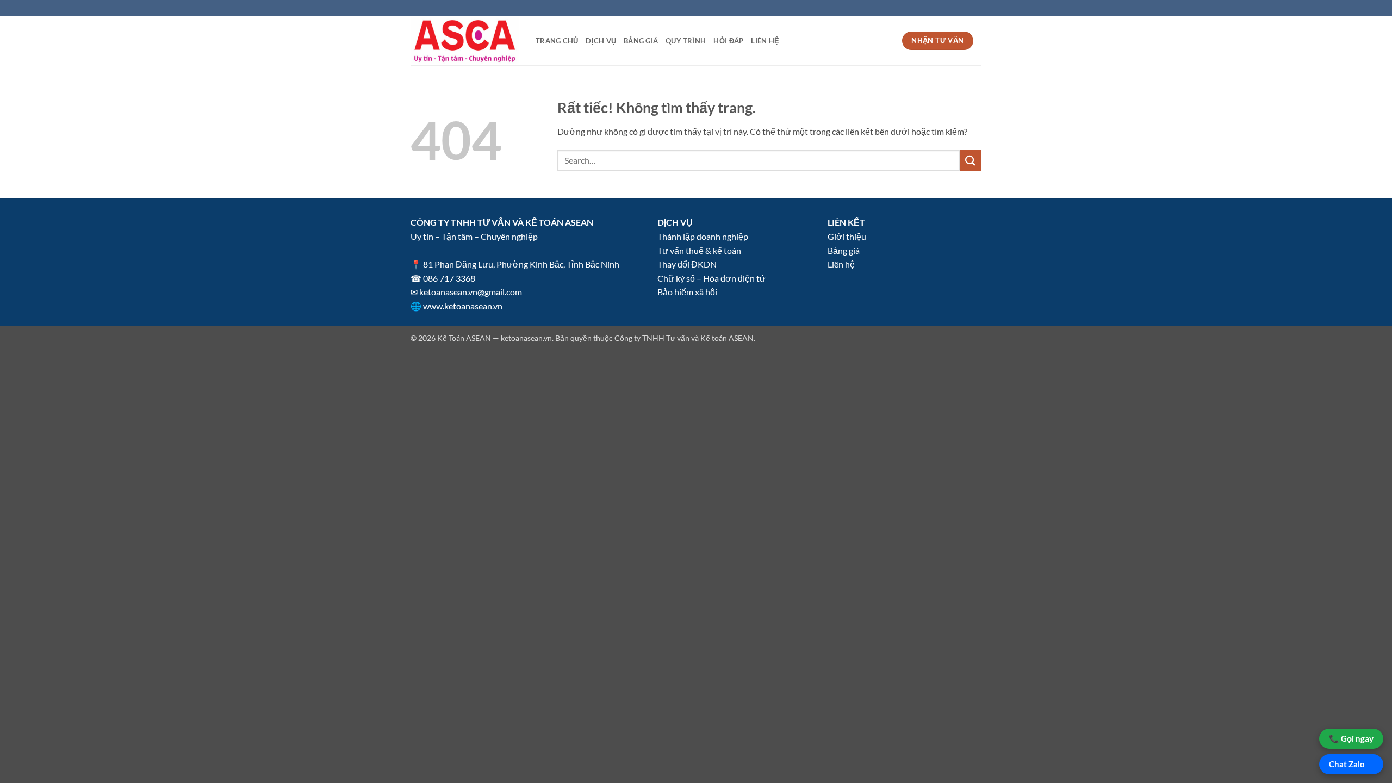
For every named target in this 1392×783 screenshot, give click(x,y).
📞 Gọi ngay (1351, 738)
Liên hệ (765, 40)
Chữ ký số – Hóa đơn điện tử (711, 278)
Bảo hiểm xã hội (687, 292)
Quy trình (686, 40)
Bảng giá (641, 40)
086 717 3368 (449, 278)
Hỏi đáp (728, 40)
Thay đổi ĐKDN (687, 264)
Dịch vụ (601, 40)
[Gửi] (970, 160)
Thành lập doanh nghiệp (702, 236)
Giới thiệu (847, 236)
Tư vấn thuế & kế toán (699, 250)
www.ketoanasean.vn (462, 306)
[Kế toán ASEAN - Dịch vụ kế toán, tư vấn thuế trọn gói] (465, 41)
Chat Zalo (1347, 764)
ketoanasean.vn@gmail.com (470, 292)
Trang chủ (557, 40)
